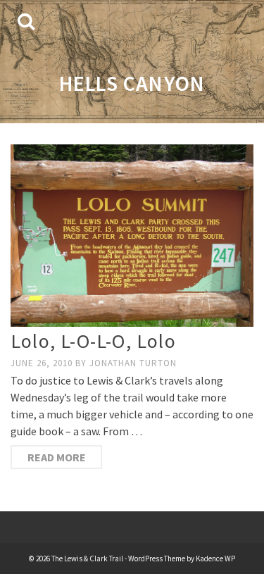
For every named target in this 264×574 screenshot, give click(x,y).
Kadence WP (215, 558)
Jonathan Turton (133, 363)
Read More (56, 457)
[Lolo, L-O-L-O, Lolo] (132, 235)
